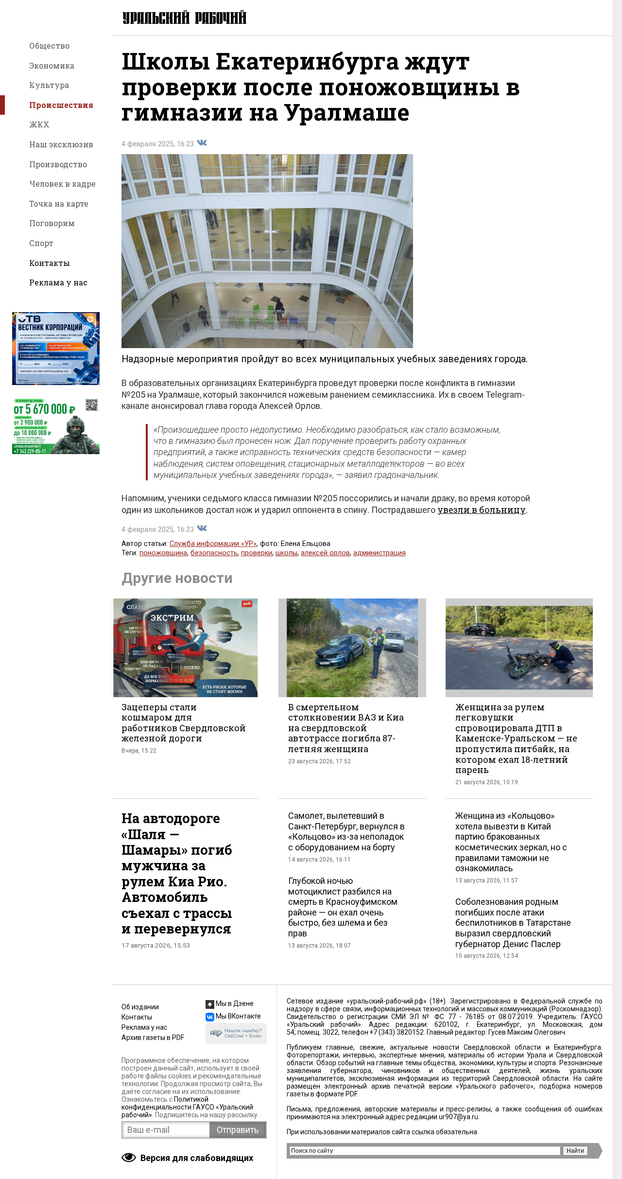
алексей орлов (325, 553)
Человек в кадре (62, 183)
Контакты (49, 263)
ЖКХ (39, 124)
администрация (379, 553)
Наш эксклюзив (61, 144)
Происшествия (61, 105)
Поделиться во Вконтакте (201, 143)
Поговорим (52, 223)
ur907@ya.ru (458, 1117)
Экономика (51, 65)
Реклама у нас (58, 282)
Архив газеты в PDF (152, 1037)
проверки (256, 553)
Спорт (41, 243)
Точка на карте (58, 203)
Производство (58, 164)
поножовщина (163, 553)
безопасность (214, 553)
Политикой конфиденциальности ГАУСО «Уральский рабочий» (187, 1107)
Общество (49, 45)
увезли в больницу (481, 509)
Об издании (140, 1007)
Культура (49, 85)
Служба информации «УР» (213, 544)
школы (286, 553)
